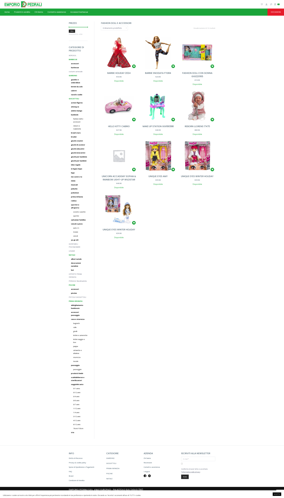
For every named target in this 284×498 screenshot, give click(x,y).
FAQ (70, 471)
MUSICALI (74, 185)
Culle (75, 327)
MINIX (73, 181)
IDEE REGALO (75, 165)
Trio (72, 432)
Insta (149, 477)
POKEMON (75, 193)
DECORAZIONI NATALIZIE (76, 264)
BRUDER (74, 137)
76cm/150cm (78, 428)
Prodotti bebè (77, 373)
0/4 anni (76, 396)
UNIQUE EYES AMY (158, 176)
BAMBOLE (74, 115)
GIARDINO (73, 75)
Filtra (72, 31)
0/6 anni (76, 400)
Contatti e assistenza (152, 467)
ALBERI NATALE (76, 259)
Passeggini (77, 369)
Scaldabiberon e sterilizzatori (77, 378)
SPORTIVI (76, 216)
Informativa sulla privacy (191, 472)
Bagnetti (76, 323)
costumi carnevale (76, 71)
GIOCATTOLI (74, 98)
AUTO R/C (76, 228)
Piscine (74, 293)
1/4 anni (76, 412)
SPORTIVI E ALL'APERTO (75, 206)
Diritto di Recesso (76, 458)
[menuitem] (7, 12)
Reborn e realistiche (77, 127)
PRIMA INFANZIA (77, 197)
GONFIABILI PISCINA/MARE (74, 245)
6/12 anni (76, 424)
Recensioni (148, 462)
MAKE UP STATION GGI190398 (158, 126)
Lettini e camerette (80, 335)
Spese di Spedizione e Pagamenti (81, 467)
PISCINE (72, 285)
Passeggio (75, 365)
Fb (145, 477)
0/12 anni (76, 392)
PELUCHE (74, 189)
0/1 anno (76, 388)
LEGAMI (72, 251)
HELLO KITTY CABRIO (119, 126)
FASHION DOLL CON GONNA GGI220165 (197, 74)
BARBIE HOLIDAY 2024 (119, 73)
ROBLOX (74, 201)
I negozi (147, 471)
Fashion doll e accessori (78, 120)
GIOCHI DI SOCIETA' (78, 145)
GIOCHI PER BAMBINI (78, 161)
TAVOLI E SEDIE (76, 94)
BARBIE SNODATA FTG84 (158, 73)
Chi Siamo (147, 458)
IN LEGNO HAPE (76, 169)
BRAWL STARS (76, 133)
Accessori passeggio (75, 313)
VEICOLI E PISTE (77, 224)
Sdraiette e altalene (77, 351)
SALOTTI (74, 90)
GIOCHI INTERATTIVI (78, 153)
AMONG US (75, 107)
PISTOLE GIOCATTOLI (77, 297)
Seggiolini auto (77, 384)
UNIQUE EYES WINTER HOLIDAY (197, 176)
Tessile (75, 361)
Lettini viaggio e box (79, 340)
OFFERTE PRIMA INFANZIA (75, 275)
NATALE (72, 255)
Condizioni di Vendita (76, 480)
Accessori (75, 289)
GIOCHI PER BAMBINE (79, 157)
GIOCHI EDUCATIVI (77, 149)
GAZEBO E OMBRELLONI (75, 81)
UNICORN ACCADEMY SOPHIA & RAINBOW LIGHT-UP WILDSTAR (119, 178)
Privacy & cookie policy (77, 462)
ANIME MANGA (76, 111)
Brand (71, 476)
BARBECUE (73, 59)
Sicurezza (76, 357)
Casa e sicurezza (77, 319)
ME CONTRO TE (76, 177)
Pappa (75, 346)
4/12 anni (76, 420)
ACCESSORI (75, 63)
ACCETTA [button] (277, 494)
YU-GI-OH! (74, 240)
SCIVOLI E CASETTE (79, 212)
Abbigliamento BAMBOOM (77, 306)
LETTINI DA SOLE (77, 86)
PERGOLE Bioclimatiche (78, 281)
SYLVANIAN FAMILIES (78, 220)
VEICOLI (75, 236)
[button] (134, 66)
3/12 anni (76, 416)
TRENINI (75, 232)
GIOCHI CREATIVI (77, 141)
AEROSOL (72, 55)
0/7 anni (76, 404)
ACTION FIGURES (77, 103)
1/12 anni (76, 408)
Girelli (75, 331)
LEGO (73, 173)
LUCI (72, 270)
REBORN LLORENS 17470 (197, 126)
